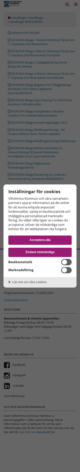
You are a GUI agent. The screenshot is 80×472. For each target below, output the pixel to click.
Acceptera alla (40, 240)
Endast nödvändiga (40, 252)
